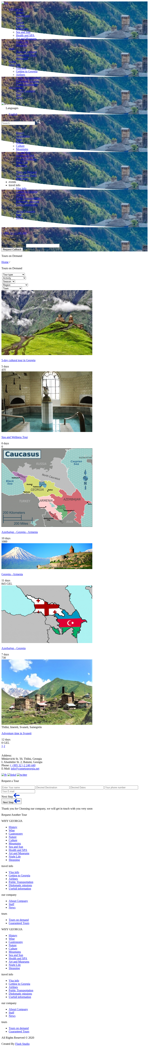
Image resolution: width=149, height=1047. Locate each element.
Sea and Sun (23, 32)
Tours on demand (19, 919)
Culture (20, 25)
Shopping (21, 45)
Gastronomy (23, 15)
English (13, 114)
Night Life (22, 41)
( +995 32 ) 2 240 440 (14, 233)
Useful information (27, 84)
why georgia (16, 9)
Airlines (20, 74)
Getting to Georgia (26, 71)
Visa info (21, 68)
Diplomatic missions (27, 81)
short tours (22, 58)
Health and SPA (25, 35)
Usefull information (20, 888)
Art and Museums (26, 38)
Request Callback (12, 249)
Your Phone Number (13, 245)
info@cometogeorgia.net (25, 768)
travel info (14, 64)
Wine (19, 19)
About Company (25, 91)
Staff (18, 94)
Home (5, 262)
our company (16, 87)
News (19, 97)
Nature (20, 22)
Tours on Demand (26, 51)
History (20, 12)
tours (11, 48)
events (12, 61)
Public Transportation (28, 77)
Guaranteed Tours (26, 55)
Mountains (22, 28)
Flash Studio (22, 1043)
